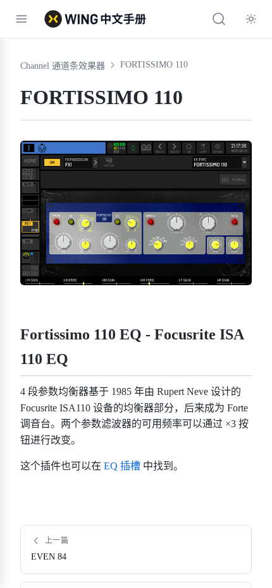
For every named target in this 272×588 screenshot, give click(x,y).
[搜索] (218, 19)
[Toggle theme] (251, 19)
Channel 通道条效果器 (62, 66)
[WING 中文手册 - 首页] (95, 19)
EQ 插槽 (122, 466)
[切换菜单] (21, 19)
